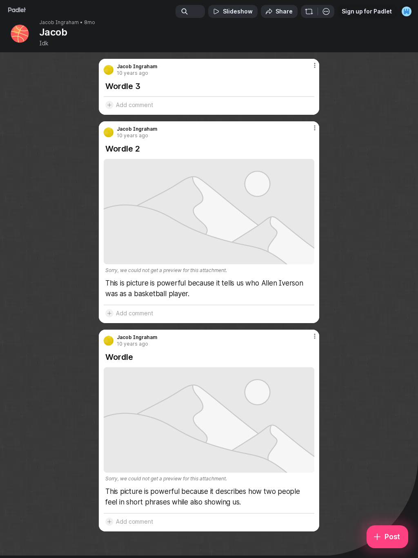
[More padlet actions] (326, 11)
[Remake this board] (309, 11)
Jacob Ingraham (59, 22)
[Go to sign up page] (406, 11)
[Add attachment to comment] (109, 105)
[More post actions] (309, 68)
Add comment (134, 104)
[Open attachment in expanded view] (209, 211)
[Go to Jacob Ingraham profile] (108, 70)
